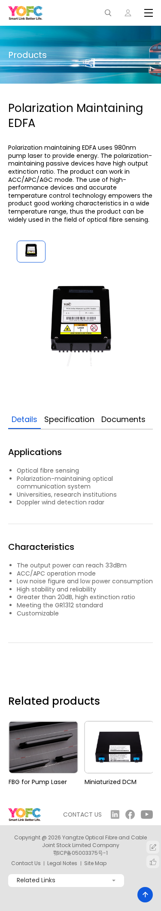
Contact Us (26, 863)
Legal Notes (62, 863)
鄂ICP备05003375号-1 (80, 853)
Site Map (95, 863)
